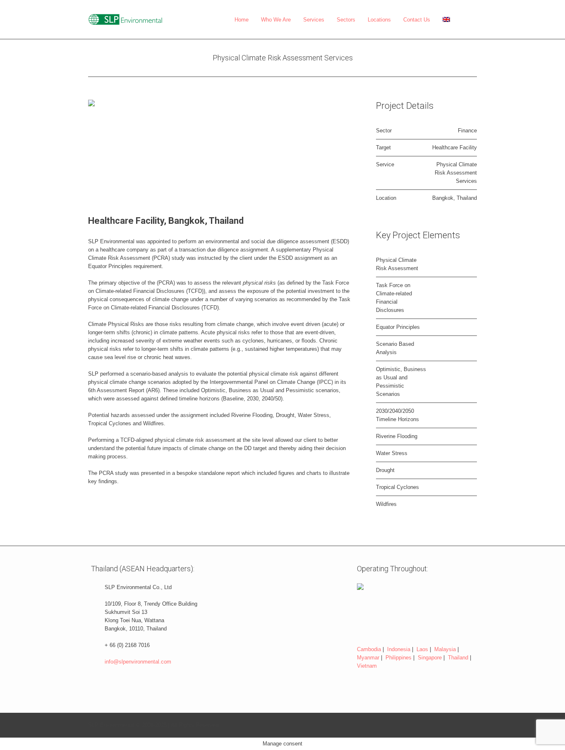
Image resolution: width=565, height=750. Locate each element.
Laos (422, 649)
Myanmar (368, 657)
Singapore (430, 657)
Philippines (398, 657)
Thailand (458, 657)
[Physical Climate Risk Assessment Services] (219, 149)
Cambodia (369, 649)
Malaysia (445, 649)
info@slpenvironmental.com (138, 662)
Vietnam (367, 666)
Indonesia (398, 649)
